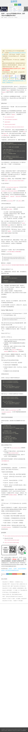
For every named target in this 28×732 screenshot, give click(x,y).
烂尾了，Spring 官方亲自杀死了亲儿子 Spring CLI (12, 596)
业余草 (14, 1)
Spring (10, 574)
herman (5, 17)
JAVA (2, 17)
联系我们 (5, 730)
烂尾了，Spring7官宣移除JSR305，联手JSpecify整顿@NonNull (13, 14)
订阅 (19, 4)
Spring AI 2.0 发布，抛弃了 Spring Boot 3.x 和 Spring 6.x (14, 586)
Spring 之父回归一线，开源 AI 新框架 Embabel (12, 594)
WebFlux (19, 730)
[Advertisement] (14, 34)
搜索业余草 (10, 730)
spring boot (15, 574)
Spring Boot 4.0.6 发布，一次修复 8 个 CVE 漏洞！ (12, 600)
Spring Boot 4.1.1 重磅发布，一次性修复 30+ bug (12, 581)
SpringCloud (14, 730)
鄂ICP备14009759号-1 (19, 729)
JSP (7, 574)
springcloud (20, 574)
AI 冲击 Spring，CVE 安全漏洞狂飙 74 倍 (10, 592)
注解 (23, 574)
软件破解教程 (23, 730)
